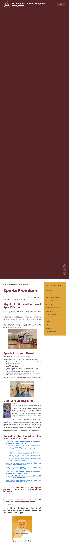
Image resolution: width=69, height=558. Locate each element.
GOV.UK (8, 494)
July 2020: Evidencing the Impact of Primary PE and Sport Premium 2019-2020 (23, 481)
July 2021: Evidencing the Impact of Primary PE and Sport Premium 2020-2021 (23, 476)
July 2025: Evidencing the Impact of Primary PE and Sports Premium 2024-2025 (23, 442)
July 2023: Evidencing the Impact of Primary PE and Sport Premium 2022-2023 (23, 468)
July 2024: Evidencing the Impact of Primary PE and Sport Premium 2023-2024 (23, 463)
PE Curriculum (9, 504)
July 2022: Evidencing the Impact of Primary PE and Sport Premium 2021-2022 (23, 472)
